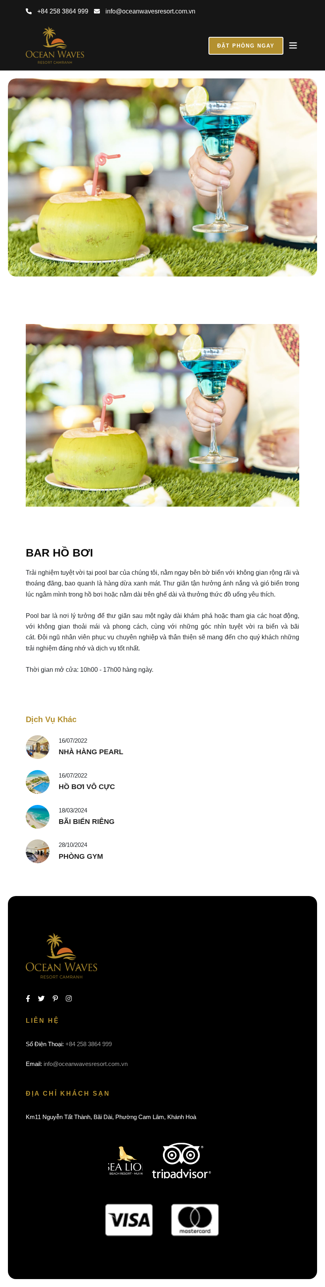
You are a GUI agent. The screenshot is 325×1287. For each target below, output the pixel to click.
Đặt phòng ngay (246, 46)
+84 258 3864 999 (62, 11)
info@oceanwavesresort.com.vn (149, 11)
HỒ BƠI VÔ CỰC (87, 787)
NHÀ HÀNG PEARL (91, 752)
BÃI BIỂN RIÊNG (87, 822)
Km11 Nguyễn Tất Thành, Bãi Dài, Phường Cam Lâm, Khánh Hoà (111, 1116)
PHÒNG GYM (81, 856)
